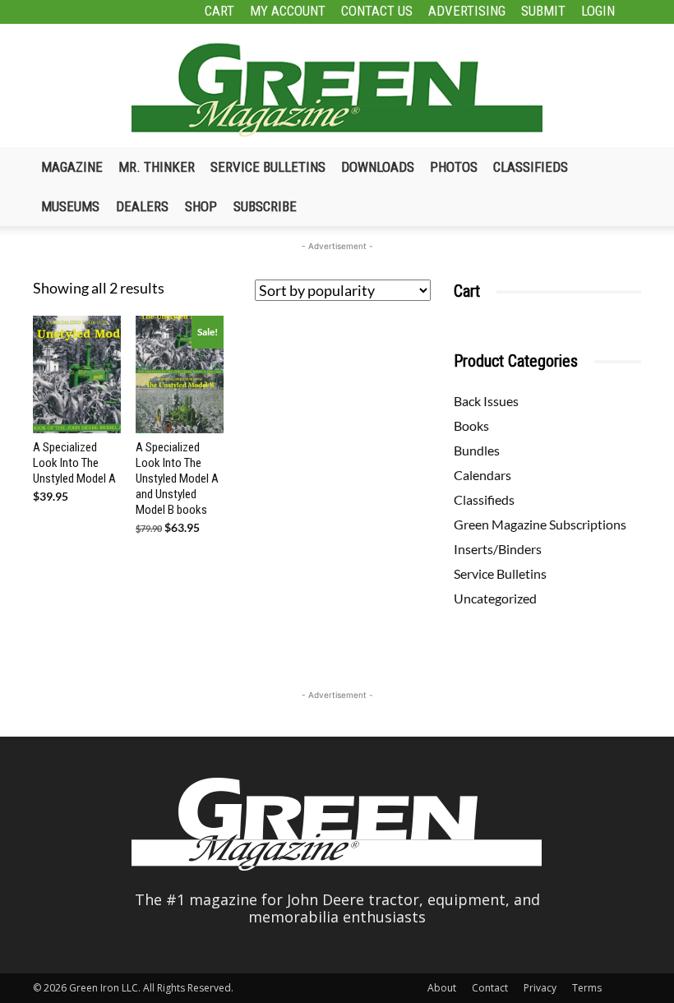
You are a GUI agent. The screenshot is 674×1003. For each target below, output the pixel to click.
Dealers (142, 206)
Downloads (377, 167)
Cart (219, 10)
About (441, 988)
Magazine (72, 167)
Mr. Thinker (156, 167)
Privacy (540, 988)
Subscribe (265, 206)
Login (598, 10)
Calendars (482, 475)
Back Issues (486, 401)
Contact (490, 988)
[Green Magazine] (337, 89)
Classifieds (530, 167)
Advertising (466, 10)
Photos (454, 167)
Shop (201, 206)
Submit (543, 10)
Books (471, 425)
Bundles (477, 450)
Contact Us (377, 10)
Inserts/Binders (498, 549)
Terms (587, 988)
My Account (287, 10)
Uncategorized (495, 598)
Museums (70, 206)
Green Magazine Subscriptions (540, 524)
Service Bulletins (267, 167)
